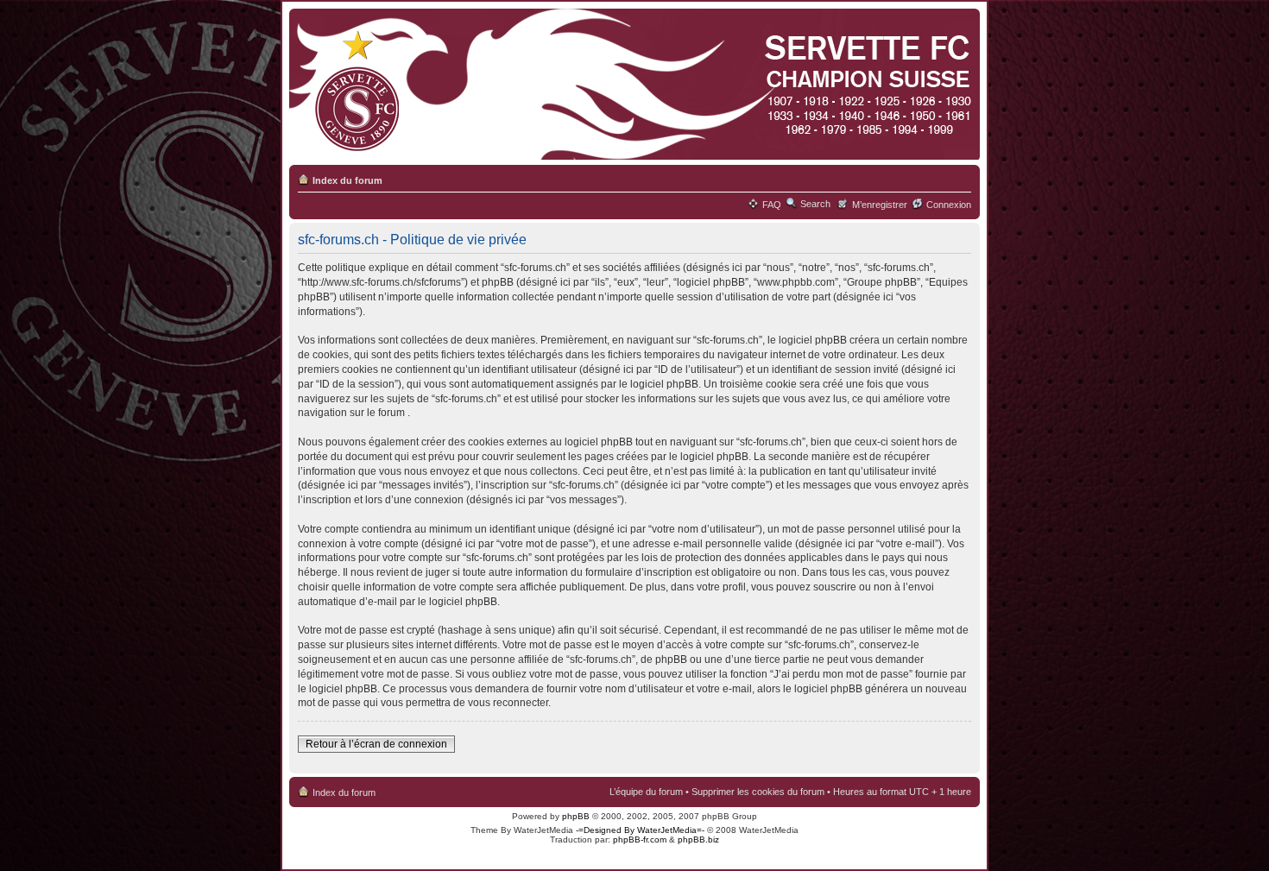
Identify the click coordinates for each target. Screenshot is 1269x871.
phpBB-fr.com (639, 839)
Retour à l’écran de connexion (376, 744)
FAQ (771, 204)
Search (815, 204)
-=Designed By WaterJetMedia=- (640, 830)
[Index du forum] (631, 85)
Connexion (948, 204)
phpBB (576, 816)
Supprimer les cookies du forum (757, 791)
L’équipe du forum (646, 791)
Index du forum (347, 180)
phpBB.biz (698, 839)
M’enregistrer (879, 204)
